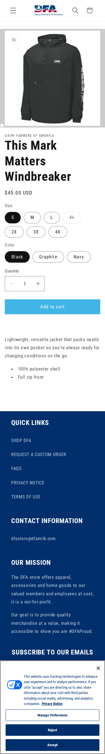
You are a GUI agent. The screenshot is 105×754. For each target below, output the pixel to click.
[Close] (98, 668)
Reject (52, 730)
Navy (79, 257)
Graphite (48, 257)
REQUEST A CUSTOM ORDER (38, 454)
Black (17, 257)
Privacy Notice (52, 704)
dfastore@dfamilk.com (33, 538)
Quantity (12, 271)
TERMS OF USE (25, 496)
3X (36, 232)
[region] (52, 707)
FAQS (16, 468)
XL (75, 218)
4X (57, 232)
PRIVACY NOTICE (28, 482)
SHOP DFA (21, 440)
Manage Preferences (52, 715)
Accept (52, 745)
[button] (13, 10)
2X (14, 232)
